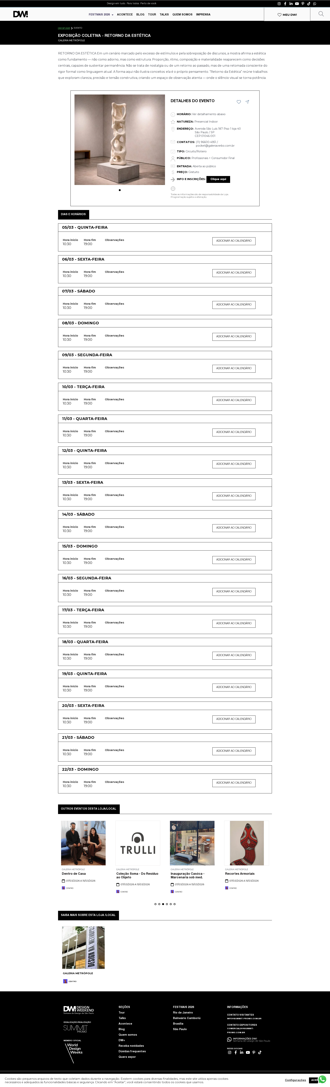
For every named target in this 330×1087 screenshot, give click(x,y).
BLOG (140, 15)
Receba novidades (131, 1046)
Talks (122, 1018)
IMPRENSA (203, 15)
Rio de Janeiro (183, 1013)
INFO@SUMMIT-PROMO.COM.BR (244, 1019)
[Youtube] (297, 3)
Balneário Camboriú (187, 1018)
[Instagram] (279, 3)
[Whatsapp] (314, 3)
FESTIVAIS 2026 (99, 15)
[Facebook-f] (285, 3)
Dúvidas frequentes (132, 1051)
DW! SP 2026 (64, 28)
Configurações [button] (295, 1080)
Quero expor (127, 1057)
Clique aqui (218, 179)
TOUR (152, 15)
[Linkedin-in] (291, 3)
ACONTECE (125, 15)
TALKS (164, 15)
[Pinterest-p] (303, 3)
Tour (122, 1013)
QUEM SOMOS (182, 15)
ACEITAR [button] (317, 1080)
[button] (120, 190)
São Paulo (180, 1029)
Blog (122, 1029)
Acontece (125, 1024)
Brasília (178, 1024)
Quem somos (128, 1035)
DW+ (122, 1040)
